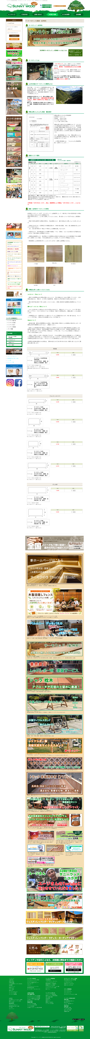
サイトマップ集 (10, 362)
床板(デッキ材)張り (49, 1002)
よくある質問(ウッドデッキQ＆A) (15, 983)
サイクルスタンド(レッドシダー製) (52, 986)
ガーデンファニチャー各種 (51, 987)
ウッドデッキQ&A (11, 324)
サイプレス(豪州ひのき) (32, 982)
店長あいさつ (11, 987)
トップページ (11, 978)
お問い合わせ (11, 981)
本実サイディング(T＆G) (69, 983)
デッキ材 (55, 484)
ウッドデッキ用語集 (11, 326)
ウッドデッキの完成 (49, 1003)
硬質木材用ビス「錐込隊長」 (51, 983)
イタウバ (29, 985)
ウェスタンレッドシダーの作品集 (33, 995)
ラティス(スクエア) (68, 991)
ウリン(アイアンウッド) (32, 981)
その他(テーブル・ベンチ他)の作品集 (34, 1007)
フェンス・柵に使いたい (69, 1003)
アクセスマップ (12, 986)
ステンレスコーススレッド (51, 982)
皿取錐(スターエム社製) (50, 985)
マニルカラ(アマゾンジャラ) (32, 986)
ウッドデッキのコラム (13, 991)
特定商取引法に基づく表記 (12, 358)
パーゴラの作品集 (30, 1006)
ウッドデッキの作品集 (31, 1003)
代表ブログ (11, 990)
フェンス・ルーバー (55, 396)
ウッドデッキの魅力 (11, 322)
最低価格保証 (11, 1003)
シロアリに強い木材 (68, 1008)
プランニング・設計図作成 (51, 994)
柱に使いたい (66, 1004)
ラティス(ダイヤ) (67, 990)
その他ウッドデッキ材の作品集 (33, 999)
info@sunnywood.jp (52, 1032)
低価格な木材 (66, 1011)
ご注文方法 (11, 979)
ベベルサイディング (68, 981)
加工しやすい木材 (67, 1010)
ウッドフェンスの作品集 (32, 1004)
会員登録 (10, 998)
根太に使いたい (67, 1002)
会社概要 (10, 985)
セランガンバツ (30, 983)
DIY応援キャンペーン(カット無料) (15, 999)
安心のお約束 (11, 1002)
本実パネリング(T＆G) (68, 985)
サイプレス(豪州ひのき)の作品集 (33, 998)
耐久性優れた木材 (67, 1007)
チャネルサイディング (68, 982)
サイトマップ (11, 1008)
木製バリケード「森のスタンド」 (14, 276)
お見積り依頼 (11, 982)
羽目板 (55, 348)
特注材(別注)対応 (30, 987)
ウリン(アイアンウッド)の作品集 (33, 996)
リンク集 (9, 360)
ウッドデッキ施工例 (11, 320)
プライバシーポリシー (12, 356)
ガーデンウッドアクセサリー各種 (70, 994)
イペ (38, 982)
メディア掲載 (10, 328)
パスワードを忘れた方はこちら (12, 32)
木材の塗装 (48, 998)
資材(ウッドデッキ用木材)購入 (52, 995)
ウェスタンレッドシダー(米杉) (33, 979)
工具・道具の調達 (49, 996)
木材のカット (48, 999)
